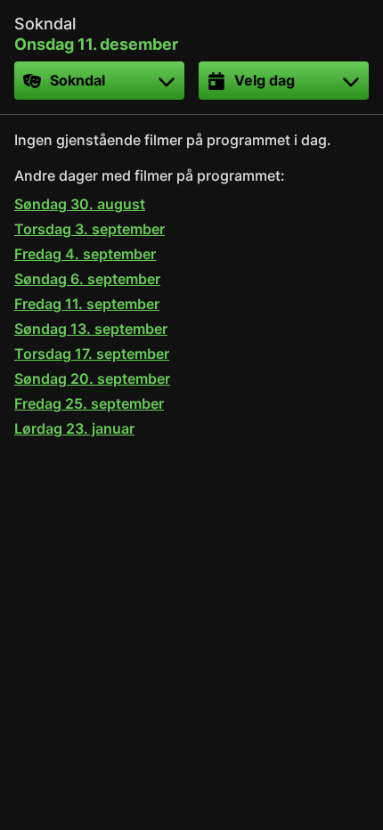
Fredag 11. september (86, 304)
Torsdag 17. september (91, 353)
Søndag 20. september (92, 378)
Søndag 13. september (90, 329)
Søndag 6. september (87, 279)
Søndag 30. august (79, 204)
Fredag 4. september (85, 254)
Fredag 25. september (89, 403)
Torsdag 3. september (89, 229)
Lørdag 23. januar (74, 428)
